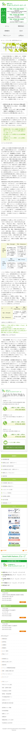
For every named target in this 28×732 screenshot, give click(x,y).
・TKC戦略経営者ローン (6, 696)
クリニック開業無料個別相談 (8, 667)
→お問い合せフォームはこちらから (14, 447)
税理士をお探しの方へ (7, 661)
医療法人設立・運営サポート (10, 462)
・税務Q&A (3, 716)
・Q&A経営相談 (4, 710)
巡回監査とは (5, 658)
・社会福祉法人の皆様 (6, 690)
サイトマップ (5, 677)
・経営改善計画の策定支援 (7, 702)
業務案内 (14, 456)
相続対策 (5, 476)
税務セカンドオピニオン (9, 472)
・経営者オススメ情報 (6, 707)
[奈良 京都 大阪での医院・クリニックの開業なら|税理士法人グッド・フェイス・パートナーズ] (14, 5)
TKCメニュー (5, 681)
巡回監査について (7, 503)
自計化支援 (5, 499)
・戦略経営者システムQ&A (7, 719)
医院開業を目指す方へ (8, 486)
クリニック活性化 (7, 493)
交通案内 (4, 644)
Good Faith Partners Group (15, 728)
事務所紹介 (4, 638)
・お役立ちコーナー (5, 699)
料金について (5, 654)
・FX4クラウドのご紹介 (6, 684)
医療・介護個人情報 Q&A (8, 670)
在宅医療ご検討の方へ (8, 483)
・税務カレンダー (5, 713)
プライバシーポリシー (7, 674)
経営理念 (4, 641)
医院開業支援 (6, 459)
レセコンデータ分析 (7, 489)
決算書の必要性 (6, 496)
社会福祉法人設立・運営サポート (11, 469)
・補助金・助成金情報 (6, 693)
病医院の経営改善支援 (8, 466)
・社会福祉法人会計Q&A (6, 722)
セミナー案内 (5, 651)
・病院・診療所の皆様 (6, 687)
